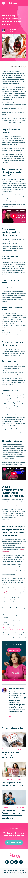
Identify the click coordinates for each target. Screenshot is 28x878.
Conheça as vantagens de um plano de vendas (13, 621)
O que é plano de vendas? (10, 612)
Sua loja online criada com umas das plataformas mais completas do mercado (14, 590)
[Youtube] (12, 862)
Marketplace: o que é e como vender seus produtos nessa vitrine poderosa (13, 754)
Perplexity (21, 66)
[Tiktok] (21, 862)
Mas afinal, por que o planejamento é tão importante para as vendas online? (14, 634)
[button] (3, 3)
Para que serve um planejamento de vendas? (13, 616)
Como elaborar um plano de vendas (12, 625)
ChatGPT (14, 66)
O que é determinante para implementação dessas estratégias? (13, 629)
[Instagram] (7, 862)
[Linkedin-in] (16, 862)
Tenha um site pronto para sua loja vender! (14, 637)
